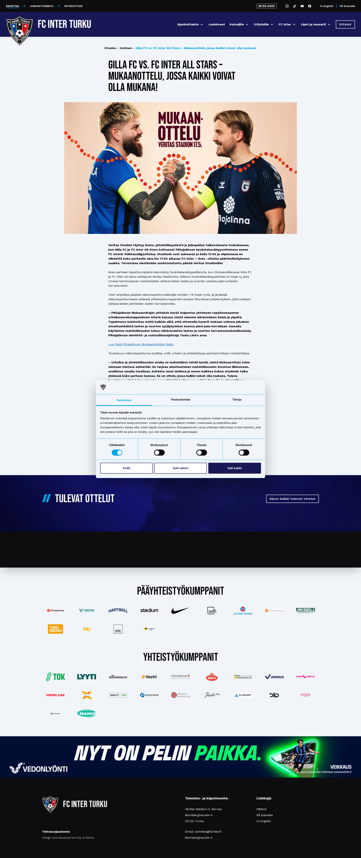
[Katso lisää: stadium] (149, 611)
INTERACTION (73, 6)
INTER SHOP (266, 6)
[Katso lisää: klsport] (243, 695)
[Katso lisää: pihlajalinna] (55, 610)
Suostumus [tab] (124, 400)
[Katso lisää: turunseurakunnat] (180, 695)
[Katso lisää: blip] (274, 695)
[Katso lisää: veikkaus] (274, 676)
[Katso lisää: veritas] (86, 610)
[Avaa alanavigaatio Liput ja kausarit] (329, 24)
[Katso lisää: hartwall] (118, 610)
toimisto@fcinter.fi (208, 831)
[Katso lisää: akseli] (305, 610)
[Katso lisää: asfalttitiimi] (118, 695)
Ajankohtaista (188, 24)
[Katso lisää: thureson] (180, 677)
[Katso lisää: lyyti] (86, 676)
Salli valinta (180, 468)
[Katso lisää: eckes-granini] (211, 676)
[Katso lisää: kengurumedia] (149, 629)
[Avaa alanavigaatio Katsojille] (247, 24)
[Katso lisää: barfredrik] (305, 695)
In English (326, 6)
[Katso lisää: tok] (55, 676)
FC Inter (285, 24)
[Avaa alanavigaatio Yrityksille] (272, 24)
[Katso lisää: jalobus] (211, 695)
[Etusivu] (19, 23)
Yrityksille (261, 24)
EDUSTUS (12, 6)
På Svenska (347, 6)
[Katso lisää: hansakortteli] (118, 629)
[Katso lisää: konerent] (305, 677)
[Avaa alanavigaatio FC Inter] (294, 24)
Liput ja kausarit (313, 24)
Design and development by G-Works (68, 837)
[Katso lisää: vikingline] (55, 695)
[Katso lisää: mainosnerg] (55, 713)
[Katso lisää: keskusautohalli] (118, 676)
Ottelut (261, 809)
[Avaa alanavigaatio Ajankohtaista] (201, 24)
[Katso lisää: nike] (180, 610)
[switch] (159, 453)
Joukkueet (217, 24)
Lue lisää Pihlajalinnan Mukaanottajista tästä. (141, 344)
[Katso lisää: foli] (86, 629)
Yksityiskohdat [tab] (180, 399)
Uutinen (124, 48)
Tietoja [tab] (236, 399)
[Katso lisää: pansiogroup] (243, 677)
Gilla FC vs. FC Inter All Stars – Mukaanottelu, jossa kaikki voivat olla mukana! (194, 48)
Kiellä (126, 468)
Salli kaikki (235, 468)
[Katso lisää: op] (274, 610)
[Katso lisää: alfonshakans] (243, 610)
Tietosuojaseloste (56, 831)
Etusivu (110, 48)
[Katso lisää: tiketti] (149, 676)
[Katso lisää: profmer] (149, 695)
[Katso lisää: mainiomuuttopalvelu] (86, 714)
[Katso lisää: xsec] (86, 695)
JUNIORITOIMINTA (41, 6)
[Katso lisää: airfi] (211, 610)
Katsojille (237, 24)
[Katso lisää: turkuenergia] (55, 629)
